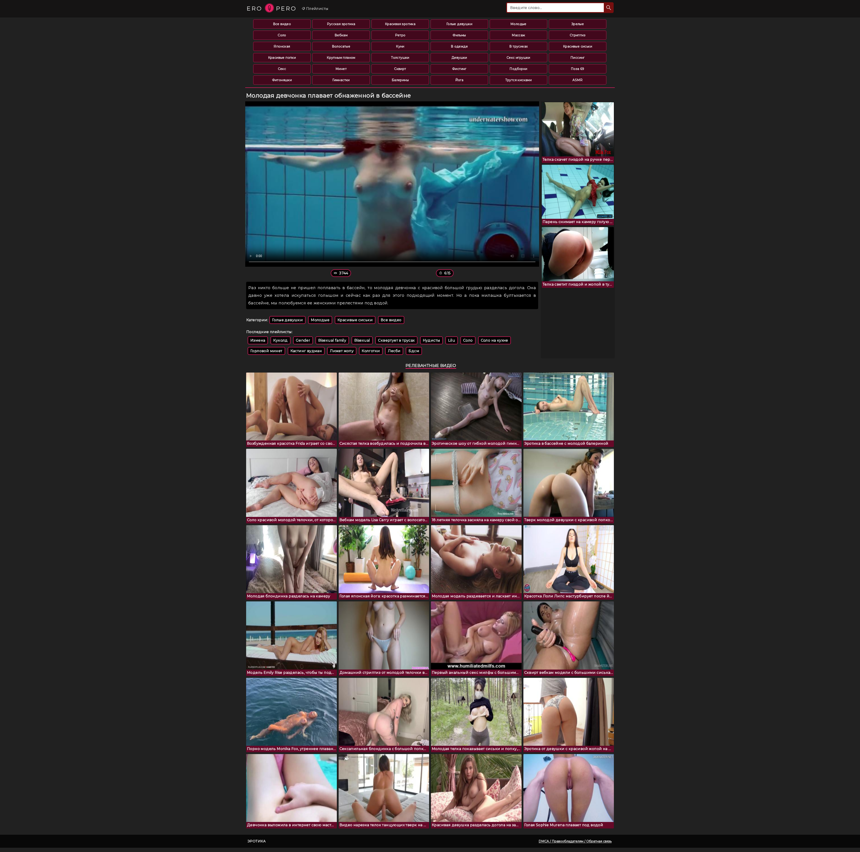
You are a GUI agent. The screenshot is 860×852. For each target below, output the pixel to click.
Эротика (256, 841)
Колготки (371, 351)
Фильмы (459, 35)
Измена (257, 340)
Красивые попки (282, 58)
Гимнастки (341, 80)
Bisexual (362, 340)
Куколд (280, 340)
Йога (459, 80)
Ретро (400, 35)
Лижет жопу (342, 351)
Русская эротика (341, 24)
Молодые (518, 24)
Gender (303, 340)
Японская (282, 46)
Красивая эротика (400, 24)
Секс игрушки (518, 58)
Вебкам (341, 35)
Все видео (282, 24)
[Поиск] (609, 7)
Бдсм (413, 351)
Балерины (400, 80)
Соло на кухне (494, 340)
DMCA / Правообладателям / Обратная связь (575, 841)
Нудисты (431, 340)
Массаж (518, 35)
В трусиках (518, 46)
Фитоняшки (282, 80)
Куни (400, 46)
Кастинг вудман (306, 351)
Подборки (518, 69)
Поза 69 (577, 69)
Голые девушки (459, 24)
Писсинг (577, 58)
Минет (341, 69)
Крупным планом (341, 58)
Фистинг (459, 69)
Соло (282, 35)
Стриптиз (577, 35)
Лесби (394, 351)
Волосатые (341, 46)
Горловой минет (266, 351)
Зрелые (577, 24)
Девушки (459, 58)
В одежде (459, 46)
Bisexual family (332, 340)
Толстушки (400, 58)
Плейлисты (316, 9)
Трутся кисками (518, 80)
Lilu (451, 340)
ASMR (577, 80)
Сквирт (400, 69)
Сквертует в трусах (396, 340)
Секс (282, 69)
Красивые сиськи (577, 46)
